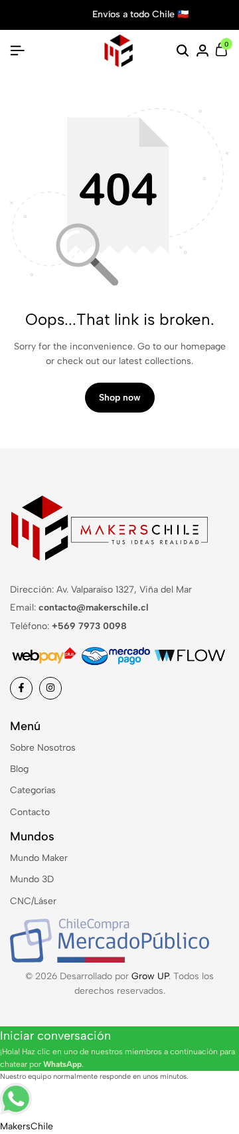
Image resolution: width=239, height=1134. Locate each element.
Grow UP (150, 976)
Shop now (120, 397)
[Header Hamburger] (17, 50)
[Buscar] (183, 51)
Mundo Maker (39, 858)
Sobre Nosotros (43, 747)
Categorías (33, 790)
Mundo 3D (32, 879)
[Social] (21, 688)
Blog (19, 769)
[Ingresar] (202, 51)
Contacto (30, 812)
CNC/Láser (33, 901)
